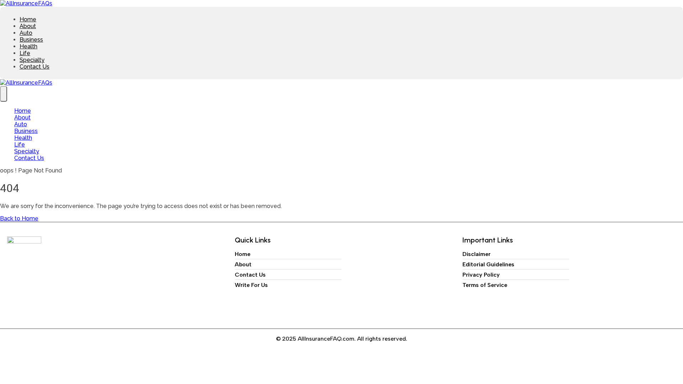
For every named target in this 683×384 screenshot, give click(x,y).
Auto (26, 33)
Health (28, 46)
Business (31, 39)
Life (25, 53)
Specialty (32, 60)
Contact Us (34, 66)
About (28, 26)
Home (28, 19)
